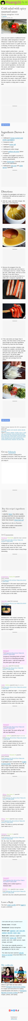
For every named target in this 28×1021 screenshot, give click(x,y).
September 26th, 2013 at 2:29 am (13, 880)
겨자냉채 (17, 432)
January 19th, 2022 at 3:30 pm (10, 539)
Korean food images (21, 435)
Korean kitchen (13, 436)
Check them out (18, 520)
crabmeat (8, 432)
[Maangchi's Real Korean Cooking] (7, 975)
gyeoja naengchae (7, 433)
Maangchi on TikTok (18, 1010)
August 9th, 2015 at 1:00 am (11, 667)
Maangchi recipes (19, 438)
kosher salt (12, 144)
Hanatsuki (4, 538)
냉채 (2, 433)
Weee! (10, 514)
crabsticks (12, 432)
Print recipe (6, 124)
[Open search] (23, 2)
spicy (5, 431)
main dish (15, 429)
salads (22, 439)
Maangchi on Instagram (16, 1010)
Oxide (3, 685)
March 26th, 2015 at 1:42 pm (10, 687)
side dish (23, 429)
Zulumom (4, 834)
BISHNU (5, 889)
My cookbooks (7, 965)
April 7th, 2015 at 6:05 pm (11, 737)
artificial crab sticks (13, 151)
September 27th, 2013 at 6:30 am (11, 758)
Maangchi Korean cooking (10, 438)
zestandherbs (5, 755)
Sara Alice (4, 601)
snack (2, 431)
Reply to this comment (21, 580)
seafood (19, 429)
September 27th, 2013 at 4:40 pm (13, 797)
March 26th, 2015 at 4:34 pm (12, 726)
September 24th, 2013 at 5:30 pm (11, 837)
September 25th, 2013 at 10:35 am (11, 820)
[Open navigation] (26, 2)
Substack (12, 452)
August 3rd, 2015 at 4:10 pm (12, 652)
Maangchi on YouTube (10, 1010)
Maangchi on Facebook (12, 1010)
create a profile (10, 541)
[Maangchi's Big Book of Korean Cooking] (20, 975)
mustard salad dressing (6, 439)
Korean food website (5, 436)
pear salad (19, 439)
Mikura (5, 794)
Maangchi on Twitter (14, 1010)
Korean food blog (13, 435)
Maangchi (6, 651)
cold (12, 429)
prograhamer (5, 576)
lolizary (3, 818)
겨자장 (24, 432)
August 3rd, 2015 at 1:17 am (10, 603)
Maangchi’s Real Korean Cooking (15, 986)
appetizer (8, 429)
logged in (23, 905)
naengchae (13, 439)
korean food (6, 435)
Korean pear (10, 161)
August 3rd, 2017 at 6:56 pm (10, 580)
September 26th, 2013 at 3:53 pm (13, 891)
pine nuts (13, 165)
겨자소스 (21, 432)
